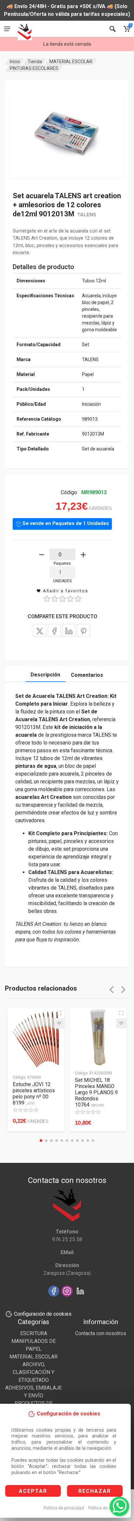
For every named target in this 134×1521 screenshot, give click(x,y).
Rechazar (94, 1491)
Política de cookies (106, 1507)
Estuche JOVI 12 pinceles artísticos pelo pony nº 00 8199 (34, 1093)
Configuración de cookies (43, 1314)
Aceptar (33, 1491)
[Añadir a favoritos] (59, 1023)
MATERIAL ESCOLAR (70, 61)
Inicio (15, 61)
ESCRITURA (33, 1333)
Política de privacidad (64, 1507)
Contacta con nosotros (100, 1333)
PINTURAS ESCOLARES (34, 68)
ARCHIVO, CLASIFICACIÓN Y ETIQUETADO (33, 1372)
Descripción (45, 675)
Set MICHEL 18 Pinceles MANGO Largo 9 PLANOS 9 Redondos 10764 (96, 1092)
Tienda (35, 61)
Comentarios (87, 675)
